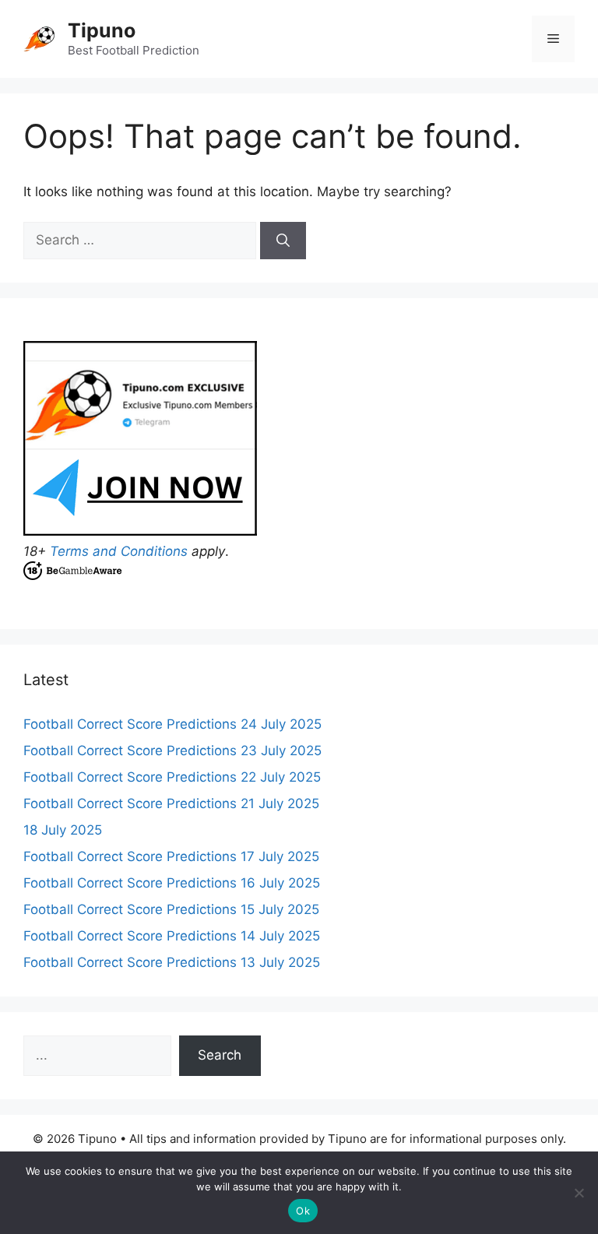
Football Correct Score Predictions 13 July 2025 (171, 962)
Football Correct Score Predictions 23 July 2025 (172, 750)
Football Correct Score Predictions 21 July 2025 (171, 803)
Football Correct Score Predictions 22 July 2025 (172, 777)
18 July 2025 (62, 830)
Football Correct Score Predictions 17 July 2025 (171, 856)
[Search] (283, 240)
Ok (303, 1210)
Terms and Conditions (119, 551)
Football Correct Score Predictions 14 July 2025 (171, 936)
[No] (578, 1193)
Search (219, 1055)
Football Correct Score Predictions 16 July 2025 (171, 883)
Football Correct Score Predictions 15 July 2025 (171, 909)
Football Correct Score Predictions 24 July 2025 (172, 724)
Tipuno (101, 30)
